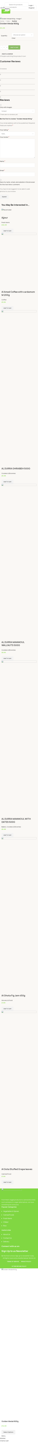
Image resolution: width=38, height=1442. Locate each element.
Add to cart (14, 47)
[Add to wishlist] (18, 1432)
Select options (8, 1432)
